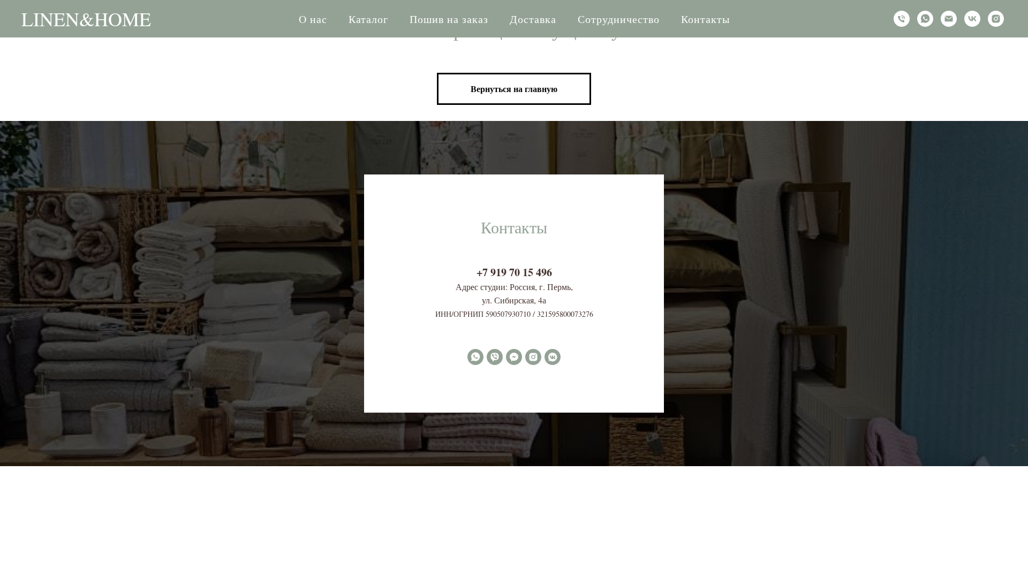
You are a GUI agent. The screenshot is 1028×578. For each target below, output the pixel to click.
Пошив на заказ (449, 19)
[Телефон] (902, 19)
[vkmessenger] (553, 357)
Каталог (368, 19)
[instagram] (996, 19)
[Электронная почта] (949, 19)
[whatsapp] (925, 19)
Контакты (705, 19)
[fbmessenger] (514, 357)
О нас (313, 19)
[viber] (495, 357)
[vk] (972, 19)
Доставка (533, 19)
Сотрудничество (619, 19)
